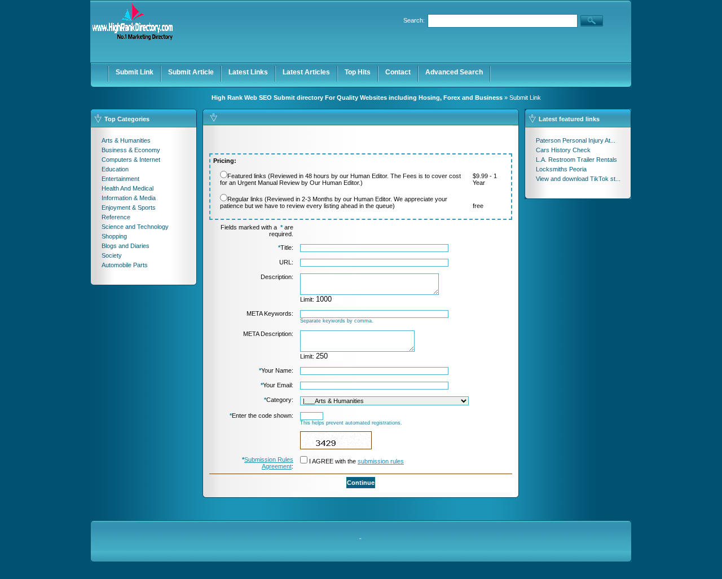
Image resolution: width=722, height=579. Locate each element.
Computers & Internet (131, 159)
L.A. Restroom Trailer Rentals (576, 159)
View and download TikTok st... (578, 178)
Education (115, 169)
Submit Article (191, 72)
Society (112, 255)
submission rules (381, 461)
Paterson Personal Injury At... (575, 140)
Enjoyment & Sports (129, 207)
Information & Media (129, 198)
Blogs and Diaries (125, 245)
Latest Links (248, 72)
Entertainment (120, 178)
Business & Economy (131, 150)
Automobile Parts (125, 265)
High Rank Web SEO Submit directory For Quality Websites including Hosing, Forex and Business (357, 97)
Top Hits (358, 72)
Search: (414, 20)
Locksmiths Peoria (561, 169)
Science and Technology (135, 226)
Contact (398, 72)
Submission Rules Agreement (268, 463)
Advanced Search (454, 72)
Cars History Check (563, 150)
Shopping (114, 236)
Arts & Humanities (126, 140)
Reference (116, 217)
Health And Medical (127, 188)
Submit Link (134, 72)
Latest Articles (306, 72)
